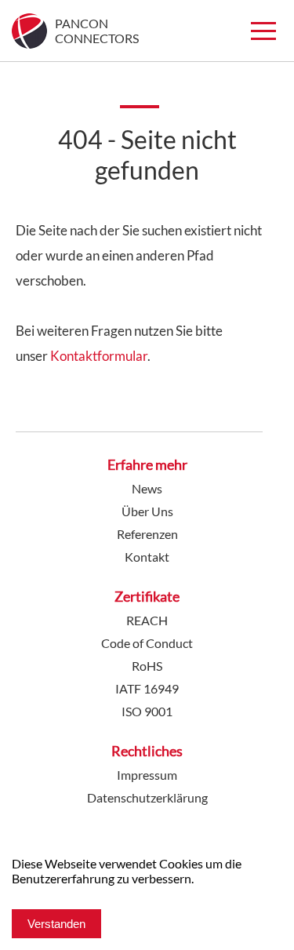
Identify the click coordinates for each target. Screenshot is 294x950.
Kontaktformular (98, 356)
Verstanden (56, 923)
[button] (263, 30)
